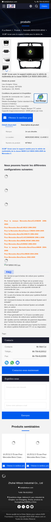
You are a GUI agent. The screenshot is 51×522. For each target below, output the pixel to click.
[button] (6, 70)
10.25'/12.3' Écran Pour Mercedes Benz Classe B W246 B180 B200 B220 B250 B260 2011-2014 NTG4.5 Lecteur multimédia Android (13, 456)
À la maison (6, 30)
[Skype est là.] (6, 362)
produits (17, 30)
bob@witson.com (10, 2)
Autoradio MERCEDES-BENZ (34, 30)
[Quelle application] (12, 362)
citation (44, 6)
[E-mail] (17, 362)
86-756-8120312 (42, 2)
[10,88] (30, 55)
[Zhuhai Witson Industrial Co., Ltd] (11, 6)
